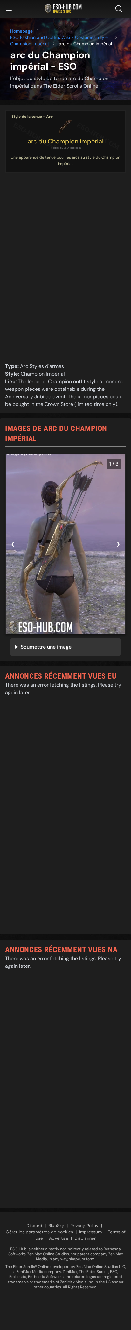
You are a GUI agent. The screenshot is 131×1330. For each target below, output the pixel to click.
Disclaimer (85, 1238)
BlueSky (56, 1225)
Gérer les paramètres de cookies (39, 1232)
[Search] (120, 9)
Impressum (90, 1232)
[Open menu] (9, 9)
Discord (34, 1225)
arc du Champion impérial (65, 141)
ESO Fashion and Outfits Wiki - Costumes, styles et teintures (60, 38)
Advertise (58, 1238)
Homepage (21, 31)
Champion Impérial (29, 44)
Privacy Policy (84, 1225)
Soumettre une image (46, 646)
